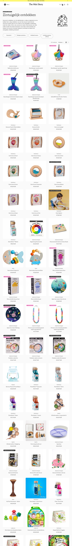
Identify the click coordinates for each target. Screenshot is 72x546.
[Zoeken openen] (60, 4)
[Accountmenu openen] (64, 4)
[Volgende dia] (21, 54)
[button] (61, 42)
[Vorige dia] (5, 54)
